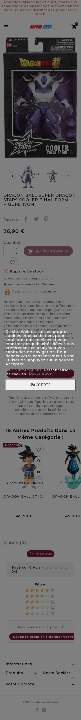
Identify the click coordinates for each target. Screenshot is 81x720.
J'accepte (40, 385)
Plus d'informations (24, 370)
